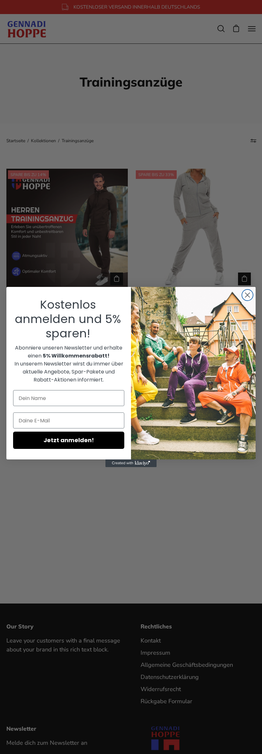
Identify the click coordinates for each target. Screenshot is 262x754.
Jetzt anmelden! (68, 440)
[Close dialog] (247, 295)
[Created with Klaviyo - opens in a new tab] (131, 463)
